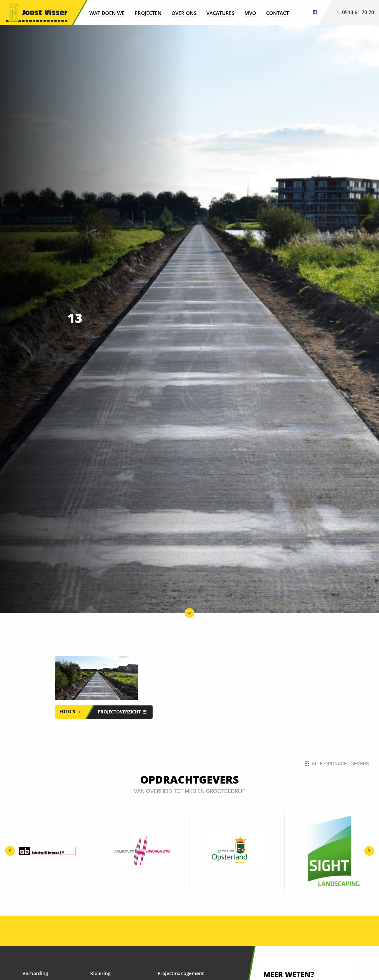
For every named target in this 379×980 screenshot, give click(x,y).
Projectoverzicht (120, 712)
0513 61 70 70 (357, 12)
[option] (47, 850)
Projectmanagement (181, 973)
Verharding (35, 973)
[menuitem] (107, 12)
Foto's (67, 712)
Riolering (100, 973)
